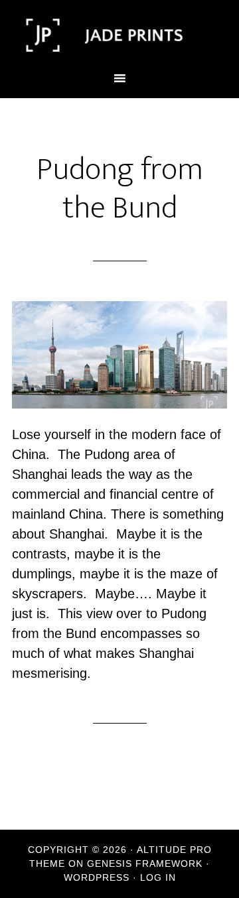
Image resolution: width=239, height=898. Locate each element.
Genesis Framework (144, 863)
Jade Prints (119, 35)
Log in (158, 877)
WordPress (96, 877)
